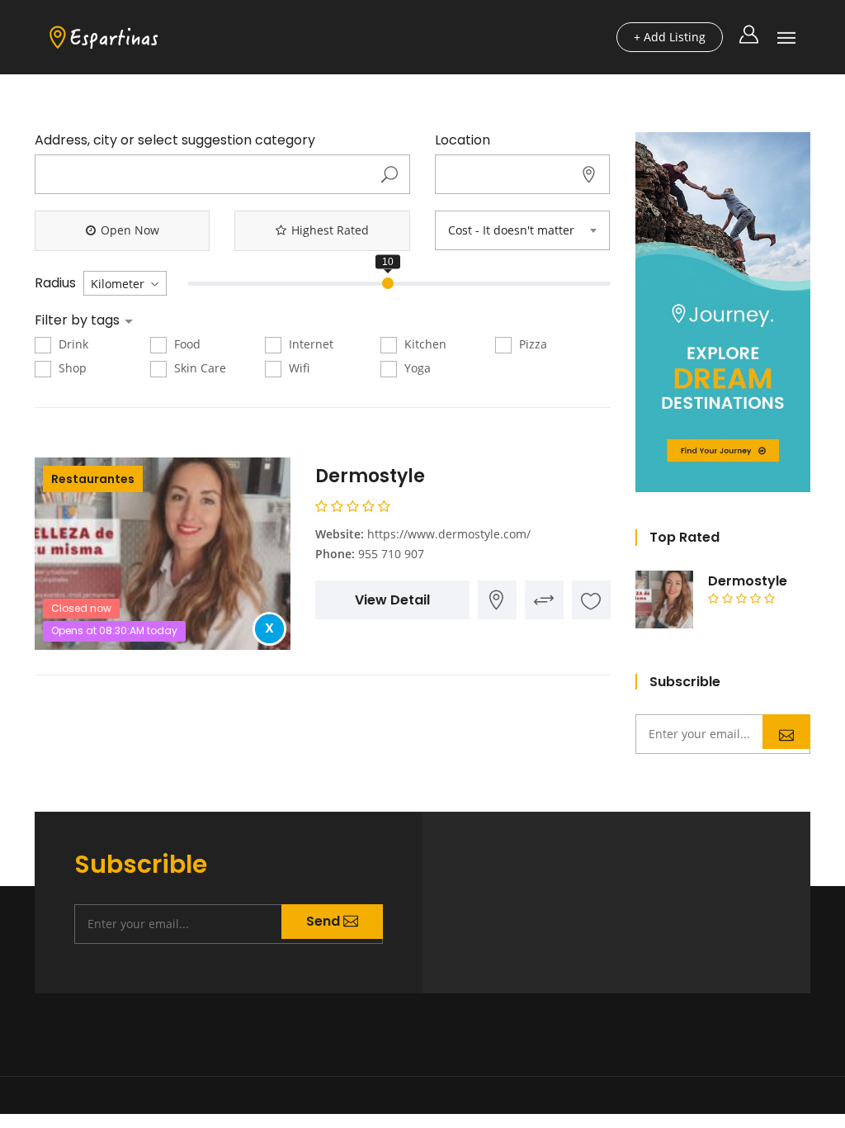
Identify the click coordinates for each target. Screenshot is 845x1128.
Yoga (416, 368)
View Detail (392, 599)
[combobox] (522, 230)
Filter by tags (79, 320)
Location (462, 140)
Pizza (531, 344)
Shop (71, 368)
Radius (55, 283)
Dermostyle (370, 476)
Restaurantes (93, 479)
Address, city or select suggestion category (175, 140)
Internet (309, 344)
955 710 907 (391, 554)
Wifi (297, 368)
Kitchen (423, 344)
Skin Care (198, 368)
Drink (71, 344)
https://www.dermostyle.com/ (449, 534)
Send (786, 731)
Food (186, 344)
